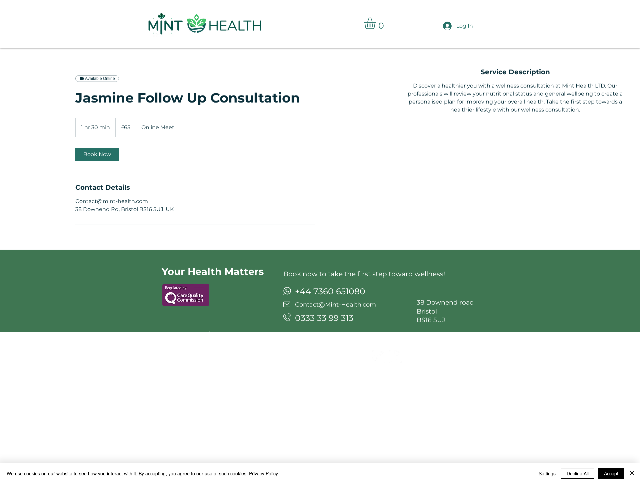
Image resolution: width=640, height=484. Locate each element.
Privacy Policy (263, 473)
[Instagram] (378, 356)
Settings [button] (547, 473)
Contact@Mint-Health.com (335, 304)
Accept (611, 473)
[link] (97, 154)
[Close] (632, 473)
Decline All (578, 473)
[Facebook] (395, 356)
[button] (376, 23)
